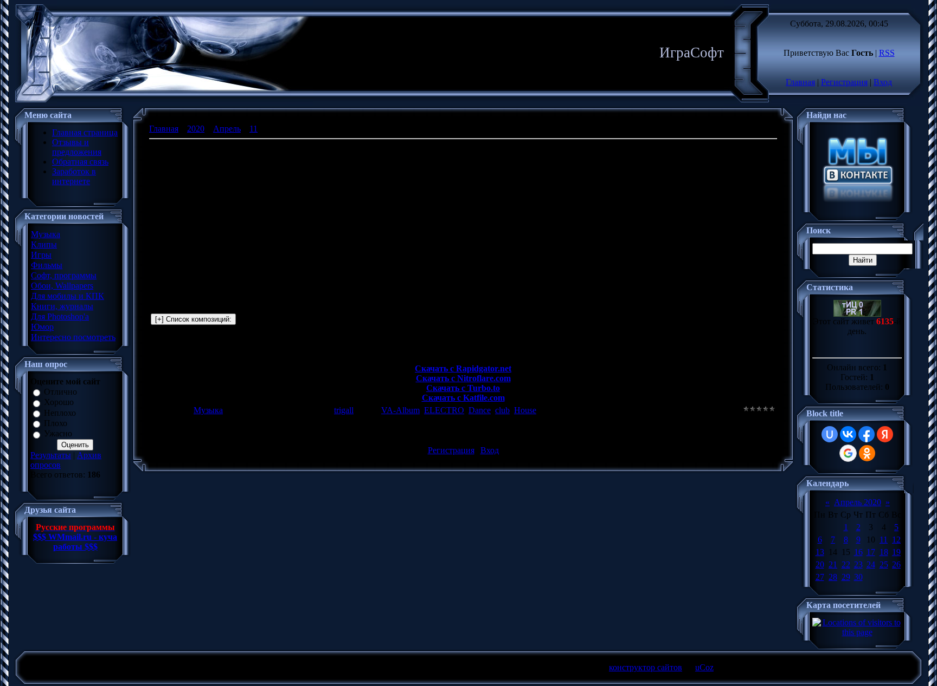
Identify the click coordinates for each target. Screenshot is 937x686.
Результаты (50, 455)
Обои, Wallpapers (62, 285)
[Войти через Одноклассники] (867, 453)
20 (820, 564)
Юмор (42, 326)
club (502, 410)
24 (871, 564)
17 (871, 552)
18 (884, 552)
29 (846, 577)
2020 (195, 128)
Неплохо (60, 412)
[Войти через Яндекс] (885, 434)
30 (858, 577)
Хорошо (59, 402)
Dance (479, 410)
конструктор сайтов (645, 667)
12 (896, 539)
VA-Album (400, 410)
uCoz (704, 667)
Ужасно (58, 434)
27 (820, 577)
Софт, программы (64, 275)
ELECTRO (444, 410)
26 (896, 564)
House (525, 410)
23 (858, 564)
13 (820, 552)
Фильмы (46, 265)
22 (846, 564)
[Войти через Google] (848, 453)
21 (833, 564)
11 (253, 128)
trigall (344, 410)
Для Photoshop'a (60, 316)
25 (884, 564)
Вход (883, 82)
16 (858, 552)
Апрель (227, 128)
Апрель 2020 (857, 502)
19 (896, 552)
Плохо (55, 423)
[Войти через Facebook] (866, 434)
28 (833, 577)
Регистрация (844, 82)
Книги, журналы (62, 306)
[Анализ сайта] (857, 313)
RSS (887, 52)
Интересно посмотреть (73, 337)
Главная (800, 82)
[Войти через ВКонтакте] (848, 434)
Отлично (60, 391)
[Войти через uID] (830, 434)
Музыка (45, 234)
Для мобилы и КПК (67, 295)
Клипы (44, 244)
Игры (41, 254)
